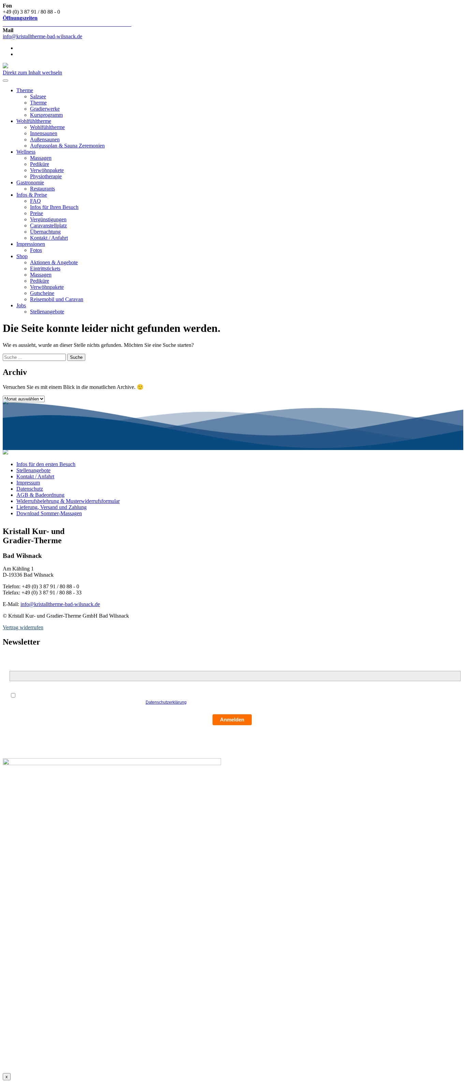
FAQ (35, 201)
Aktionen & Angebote (54, 262)
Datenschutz (29, 489)
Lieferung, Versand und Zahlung (51, 507)
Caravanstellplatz (48, 225)
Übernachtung (45, 232)
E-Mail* (18, 667)
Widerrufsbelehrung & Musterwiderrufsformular (68, 501)
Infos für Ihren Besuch (54, 207)
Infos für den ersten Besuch (45, 464)
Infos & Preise (31, 195)
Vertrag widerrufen (23, 627)
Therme (24, 90)
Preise (36, 213)
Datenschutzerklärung (166, 702)
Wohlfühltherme (33, 121)
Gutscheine (42, 293)
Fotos (36, 250)
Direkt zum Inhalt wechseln (32, 72)
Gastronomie (30, 182)
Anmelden (232, 719)
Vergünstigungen (48, 219)
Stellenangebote (47, 311)
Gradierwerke (45, 109)
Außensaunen (45, 139)
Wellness (25, 152)
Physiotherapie (46, 176)
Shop (22, 256)
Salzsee (38, 96)
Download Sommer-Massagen (49, 513)
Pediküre (39, 164)
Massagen (41, 158)
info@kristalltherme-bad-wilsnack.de (42, 36)
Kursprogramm (46, 115)
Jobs (21, 305)
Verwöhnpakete (47, 170)
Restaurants (42, 189)
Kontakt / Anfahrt (49, 238)
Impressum (28, 483)
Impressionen (30, 244)
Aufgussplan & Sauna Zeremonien (67, 146)
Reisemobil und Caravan (56, 299)
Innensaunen (43, 133)
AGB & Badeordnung (40, 495)
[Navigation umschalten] (5, 81)
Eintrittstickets (45, 268)
